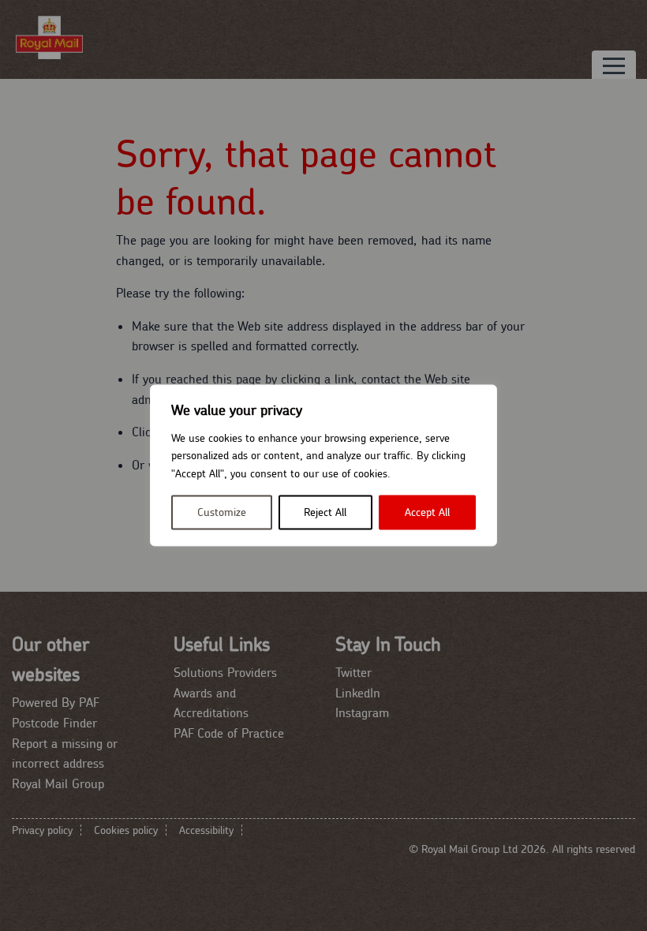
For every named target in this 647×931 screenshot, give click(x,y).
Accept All (427, 513)
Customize (221, 513)
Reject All (325, 513)
